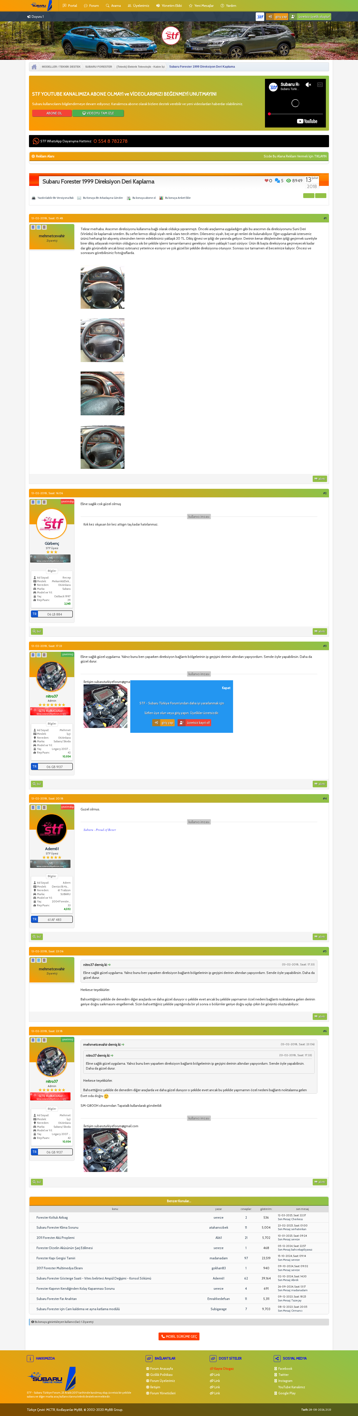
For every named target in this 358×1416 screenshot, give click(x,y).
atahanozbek (218, 1227)
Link (217, 1375)
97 (246, 1258)
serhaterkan (298, 1229)
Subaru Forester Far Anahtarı (57, 1299)
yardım (230, 5)
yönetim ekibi (171, 5)
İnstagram (285, 1381)
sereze (219, 1217)
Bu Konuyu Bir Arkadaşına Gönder (103, 198)
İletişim (155, 1387)
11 (246, 1227)
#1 (325, 218)
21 (246, 1238)
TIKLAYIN (320, 156)
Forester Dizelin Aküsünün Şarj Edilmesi (65, 1248)
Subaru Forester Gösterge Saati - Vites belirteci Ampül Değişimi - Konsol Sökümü (94, 1278)
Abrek (294, 1280)
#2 (325, 493)
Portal (72, 5)
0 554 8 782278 (111, 141)
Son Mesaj (284, 1219)
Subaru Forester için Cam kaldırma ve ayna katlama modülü (78, 1309)
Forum (94, 5)
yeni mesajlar (204, 5)
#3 (325, 646)
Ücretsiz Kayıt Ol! (198, 723)
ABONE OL (54, 113)
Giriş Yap (281, 16)
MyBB (78, 1410)
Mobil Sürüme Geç (181, 1336)
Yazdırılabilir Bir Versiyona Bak (56, 198)
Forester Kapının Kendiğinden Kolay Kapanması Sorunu (76, 1288)
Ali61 (219, 1238)
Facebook (285, 1369)
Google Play (287, 1393)
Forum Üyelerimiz (162, 1381)
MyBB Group (113, 1410)
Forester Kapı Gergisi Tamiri (56, 1258)
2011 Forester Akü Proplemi (56, 1238)
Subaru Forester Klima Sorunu (57, 1227)
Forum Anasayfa (161, 1369)
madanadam (219, 1258)
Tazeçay (296, 1300)
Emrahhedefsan (218, 1299)
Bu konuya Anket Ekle (178, 198)
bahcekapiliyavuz (301, 1249)
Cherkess (297, 1219)
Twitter (283, 1375)
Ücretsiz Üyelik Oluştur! (314, 16)
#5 (325, 951)
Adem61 (218, 1278)
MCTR (50, 1410)
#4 (325, 798)
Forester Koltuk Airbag (52, 1217)
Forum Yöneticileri (163, 1393)
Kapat (226, 688)
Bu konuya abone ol (144, 198)
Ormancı (296, 1310)
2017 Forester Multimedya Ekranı (60, 1268)
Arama (116, 5)
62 (246, 1278)
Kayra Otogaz (224, 1369)
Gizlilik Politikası (161, 1375)
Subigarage (219, 1309)
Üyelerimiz (140, 5)
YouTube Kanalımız (291, 1387)
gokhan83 (219, 1268)
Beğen (266, 180)
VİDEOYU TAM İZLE (100, 113)
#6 (325, 1031)
